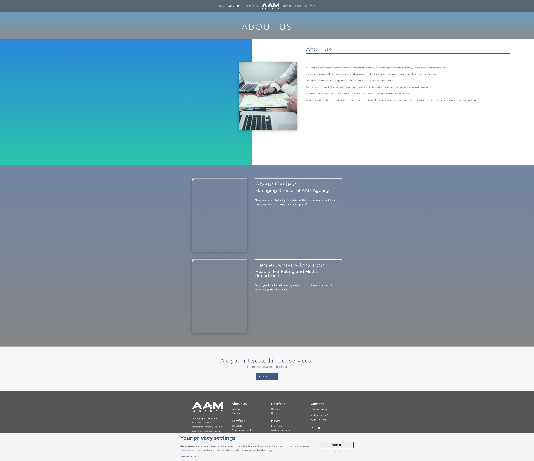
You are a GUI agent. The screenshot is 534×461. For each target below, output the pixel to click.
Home (222, 6)
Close (196, 457)
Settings (336, 452)
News (298, 6)
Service (287, 6)
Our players (276, 409)
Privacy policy (186, 457)
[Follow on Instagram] (313, 428)
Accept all (336, 445)
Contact (310, 6)
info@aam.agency (319, 409)
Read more (185, 450)
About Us (233, 6)
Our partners (237, 413)
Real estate (237, 426)
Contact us (267, 376)
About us (236, 409)
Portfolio (252, 6)
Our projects (277, 413)
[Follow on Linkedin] (319, 428)
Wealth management (241, 430)
